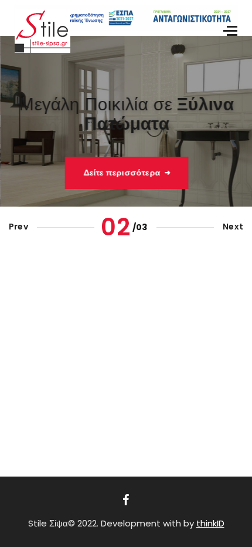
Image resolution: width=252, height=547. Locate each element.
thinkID (210, 523)
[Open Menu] (231, 31)
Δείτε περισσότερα (121, 172)
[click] (125, 500)
